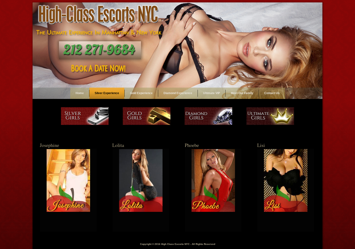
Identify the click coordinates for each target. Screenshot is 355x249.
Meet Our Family (242, 93)
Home (80, 93)
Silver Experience (107, 93)
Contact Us (272, 93)
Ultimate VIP (211, 93)
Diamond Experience (177, 93)
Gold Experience (141, 93)
